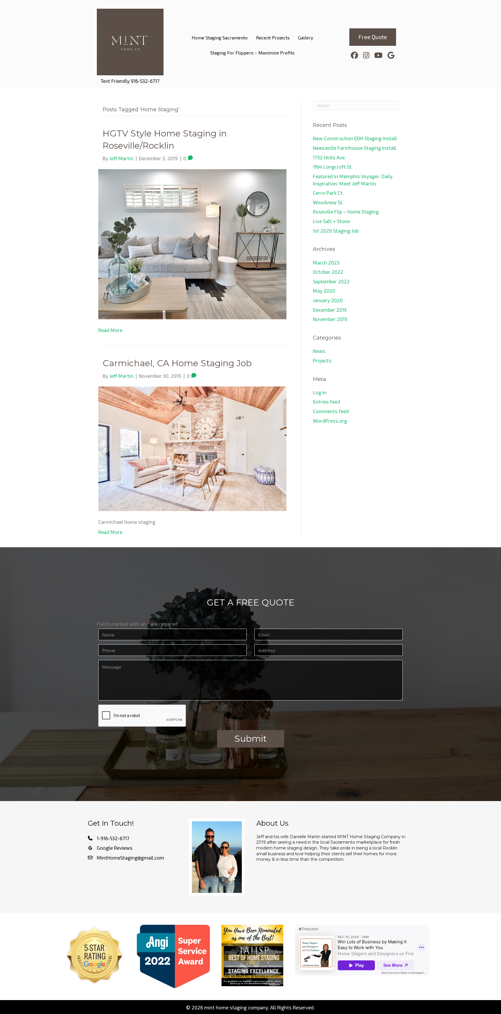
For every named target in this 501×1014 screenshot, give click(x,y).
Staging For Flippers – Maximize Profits (252, 52)
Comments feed (331, 411)
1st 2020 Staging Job (336, 231)
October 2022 (328, 272)
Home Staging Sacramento (220, 37)
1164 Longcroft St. (333, 166)
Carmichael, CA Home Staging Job (177, 363)
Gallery (305, 37)
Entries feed (326, 401)
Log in (319, 392)
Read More (110, 330)
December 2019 (330, 310)
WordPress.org (330, 421)
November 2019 (330, 319)
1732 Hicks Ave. (329, 157)
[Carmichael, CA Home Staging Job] (192, 448)
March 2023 (326, 262)
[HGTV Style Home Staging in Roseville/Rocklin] (192, 243)
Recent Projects (273, 37)
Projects (322, 360)
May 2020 (324, 290)
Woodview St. (328, 202)
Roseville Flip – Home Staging (346, 211)
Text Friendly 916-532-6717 (130, 81)
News (319, 351)
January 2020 (328, 300)
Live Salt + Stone (331, 221)
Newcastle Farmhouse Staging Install (354, 148)
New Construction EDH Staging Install (355, 138)
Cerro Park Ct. (328, 193)
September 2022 (331, 281)
